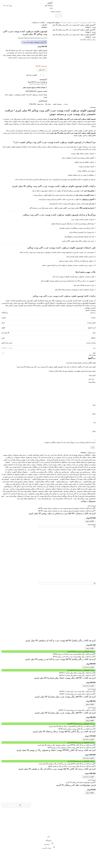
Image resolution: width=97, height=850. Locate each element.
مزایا (94, 405)
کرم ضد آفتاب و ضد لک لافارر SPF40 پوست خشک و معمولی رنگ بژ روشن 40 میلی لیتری (56, 750)
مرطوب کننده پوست (53, 22)
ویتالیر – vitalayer (7, 348)
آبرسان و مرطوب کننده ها (70, 22)
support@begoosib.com (50, 817)
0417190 (55, 812)
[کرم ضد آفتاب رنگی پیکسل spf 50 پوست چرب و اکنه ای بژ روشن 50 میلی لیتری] (74, 654)
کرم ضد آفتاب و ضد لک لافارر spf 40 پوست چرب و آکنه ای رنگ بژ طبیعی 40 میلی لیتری (57, 769)
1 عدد (3, 353)
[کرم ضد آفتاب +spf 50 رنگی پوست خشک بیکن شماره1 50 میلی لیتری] (77, 672)
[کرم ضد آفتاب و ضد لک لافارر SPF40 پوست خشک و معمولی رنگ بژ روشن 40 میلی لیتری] (67, 745)
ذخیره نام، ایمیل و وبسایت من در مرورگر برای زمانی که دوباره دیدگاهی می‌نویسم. (70, 442)
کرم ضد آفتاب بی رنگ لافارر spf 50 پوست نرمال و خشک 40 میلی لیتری (64, 731)
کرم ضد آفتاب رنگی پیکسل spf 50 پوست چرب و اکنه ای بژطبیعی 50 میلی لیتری (60, 640)
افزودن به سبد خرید (31, 75)
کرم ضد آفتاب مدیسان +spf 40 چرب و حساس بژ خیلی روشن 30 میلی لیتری (62, 513)
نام (94, 422)
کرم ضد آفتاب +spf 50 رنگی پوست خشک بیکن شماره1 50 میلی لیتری (65, 678)
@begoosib (55, 821)
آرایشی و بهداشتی (85, 22)
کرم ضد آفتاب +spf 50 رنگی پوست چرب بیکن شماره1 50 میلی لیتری (65, 696)
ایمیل (93, 431)
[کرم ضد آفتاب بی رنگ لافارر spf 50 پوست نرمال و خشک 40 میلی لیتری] (72, 726)
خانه (94, 22)
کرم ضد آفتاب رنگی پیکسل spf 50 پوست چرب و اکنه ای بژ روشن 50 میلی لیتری (60, 659)
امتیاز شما (92, 375)
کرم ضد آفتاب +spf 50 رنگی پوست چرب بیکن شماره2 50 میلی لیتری (65, 712)
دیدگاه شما (92, 382)
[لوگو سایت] (48, 5)
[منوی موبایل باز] (95, 5)
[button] (88, 667)
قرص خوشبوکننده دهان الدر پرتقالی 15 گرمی (76, 785)
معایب (94, 414)
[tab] (65, 104)
